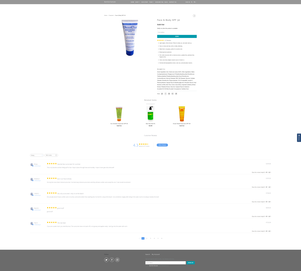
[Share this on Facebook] (165, 94)
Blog (166, 2)
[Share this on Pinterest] (169, 94)
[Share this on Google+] (172, 94)
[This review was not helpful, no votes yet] (269, 172)
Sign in (188, 2)
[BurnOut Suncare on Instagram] (117, 260)
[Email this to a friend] (176, 94)
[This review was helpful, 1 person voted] (266, 187)
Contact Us (172, 2)
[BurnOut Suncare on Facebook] (112, 260)
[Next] (194, 16)
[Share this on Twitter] (161, 94)
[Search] (192, 2)
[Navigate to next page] (161, 238)
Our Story (144, 2)
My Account (156, 254)
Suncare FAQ (159, 2)
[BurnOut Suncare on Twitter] (106, 260)
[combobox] (37, 155)
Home (132, 2)
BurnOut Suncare (110, 2)
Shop (137, 2)
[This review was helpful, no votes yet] (266, 172)
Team (151, 2)
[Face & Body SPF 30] (130, 37)
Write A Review (162, 145)
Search (147, 254)
